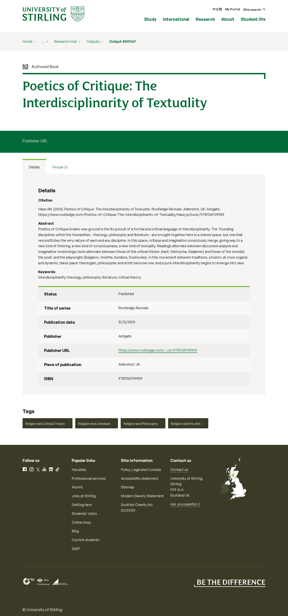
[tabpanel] (144, 284)
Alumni (77, 487)
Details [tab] (34, 167)
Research (205, 19)
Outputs (93, 41)
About (227, 19)
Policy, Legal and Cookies (141, 469)
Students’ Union (84, 513)
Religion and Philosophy (141, 424)
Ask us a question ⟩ (185, 504)
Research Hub (65, 41)
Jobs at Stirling (84, 496)
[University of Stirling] (53, 13)
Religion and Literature (94, 424)
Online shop (81, 522)
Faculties (79, 469)
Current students (85, 540)
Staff (76, 548)
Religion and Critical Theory (45, 424)
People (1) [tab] (60, 167)
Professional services (89, 478)
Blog (75, 531)
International (176, 19)
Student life (253, 19)
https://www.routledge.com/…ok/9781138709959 (157, 350)
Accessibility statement (139, 478)
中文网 (217, 9)
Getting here (82, 504)
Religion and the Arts (186, 424)
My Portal (232, 9)
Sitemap (127, 487)
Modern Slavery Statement (142, 496)
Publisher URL (35, 140)
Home (28, 41)
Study (150, 19)
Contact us (179, 469)
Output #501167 (122, 41)
